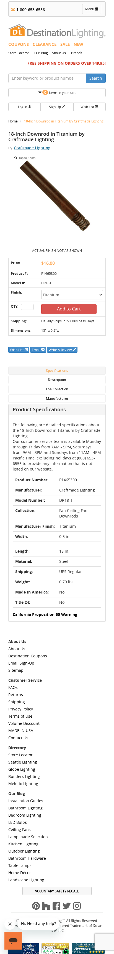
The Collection (57, 389)
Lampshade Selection (28, 836)
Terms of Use (20, 716)
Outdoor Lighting (24, 851)
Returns (15, 694)
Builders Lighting (24, 776)
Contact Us (18, 737)
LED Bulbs (17, 822)
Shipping (16, 701)
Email (36, 349)
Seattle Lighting (22, 762)
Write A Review (60, 349)
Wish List (88, 106)
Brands (76, 53)
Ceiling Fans (19, 829)
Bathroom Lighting (25, 808)
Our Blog (41, 53)
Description (57, 379)
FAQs (13, 687)
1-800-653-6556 (30, 9)
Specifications (57, 370)
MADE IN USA (20, 730)
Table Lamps (20, 865)
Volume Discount (24, 723)
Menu (93, 10)
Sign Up (55, 106)
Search (95, 78)
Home (13, 121)
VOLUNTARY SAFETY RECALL (57, 891)
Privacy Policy (20, 709)
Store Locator (18, 53)
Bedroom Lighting (24, 815)
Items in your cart (60, 92)
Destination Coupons (27, 655)
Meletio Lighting (23, 783)
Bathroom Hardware (27, 858)
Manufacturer (57, 398)
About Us (59, 53)
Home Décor (19, 872)
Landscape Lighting (26, 879)
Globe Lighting (21, 769)
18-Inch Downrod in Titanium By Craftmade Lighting (63, 121)
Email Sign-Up (21, 663)
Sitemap (16, 670)
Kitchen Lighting (23, 843)
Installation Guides (25, 800)
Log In (23, 106)
